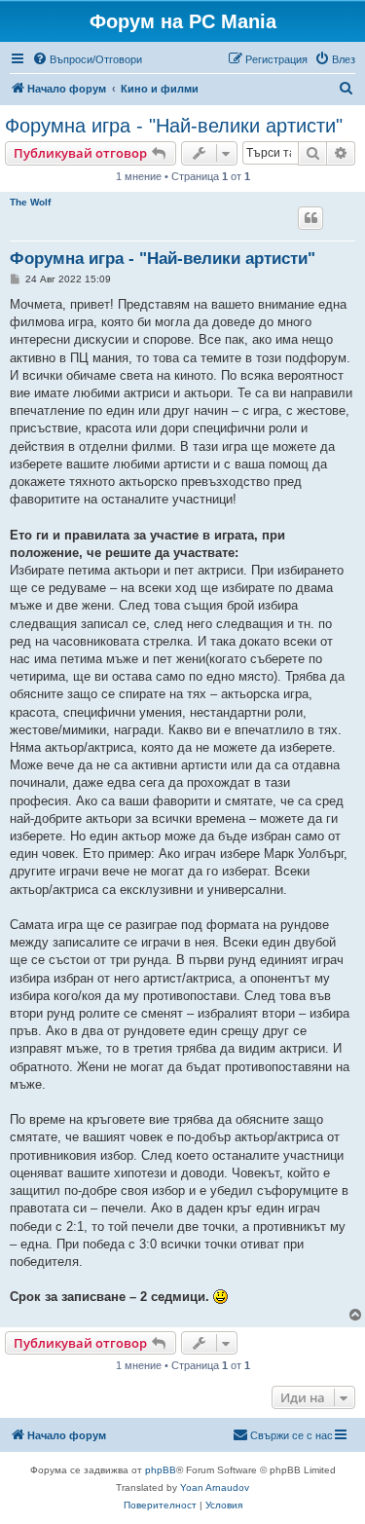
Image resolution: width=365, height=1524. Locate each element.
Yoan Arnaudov (214, 1487)
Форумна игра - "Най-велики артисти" (174, 125)
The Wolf (30, 202)
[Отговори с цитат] (310, 218)
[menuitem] (87, 59)
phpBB (160, 1470)
